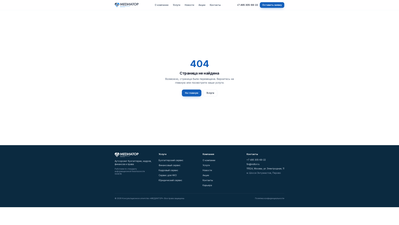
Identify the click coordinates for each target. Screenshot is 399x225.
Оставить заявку (272, 5)
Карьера (207, 185)
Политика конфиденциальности (269, 198)
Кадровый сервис (168, 170)
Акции (202, 5)
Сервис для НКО (168, 175)
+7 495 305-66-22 (247, 5)
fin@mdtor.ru (253, 164)
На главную (191, 93)
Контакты (215, 5)
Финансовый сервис (169, 165)
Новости (189, 5)
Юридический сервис (170, 180)
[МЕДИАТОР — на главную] (127, 5)
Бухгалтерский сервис (171, 160)
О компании (161, 5)
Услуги (176, 5)
